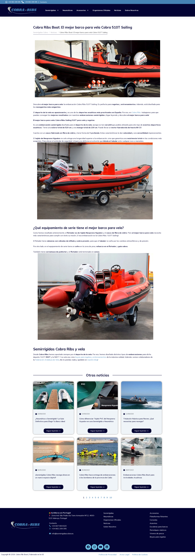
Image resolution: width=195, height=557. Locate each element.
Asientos (153, 523)
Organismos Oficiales (101, 10)
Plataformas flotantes (159, 516)
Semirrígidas (50, 10)
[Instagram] (94, 547)
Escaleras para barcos (159, 527)
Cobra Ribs (136, 112)
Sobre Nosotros (131, 10)
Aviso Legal (124, 554)
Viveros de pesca (157, 533)
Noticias (117, 10)
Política (140, 554)
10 (110, 497)
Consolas (153, 520)
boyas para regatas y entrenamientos (90, 357)
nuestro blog (92, 360)
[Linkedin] (107, 547)
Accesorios (81, 10)
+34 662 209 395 (14, 2)
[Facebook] (88, 547)
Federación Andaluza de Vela (47, 360)
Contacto (43, 2)
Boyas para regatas (158, 537)
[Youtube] (100, 547)
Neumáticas (68, 10)
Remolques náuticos (158, 530)
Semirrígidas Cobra (40, 32)
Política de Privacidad (107, 554)
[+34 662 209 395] (6, 2)
